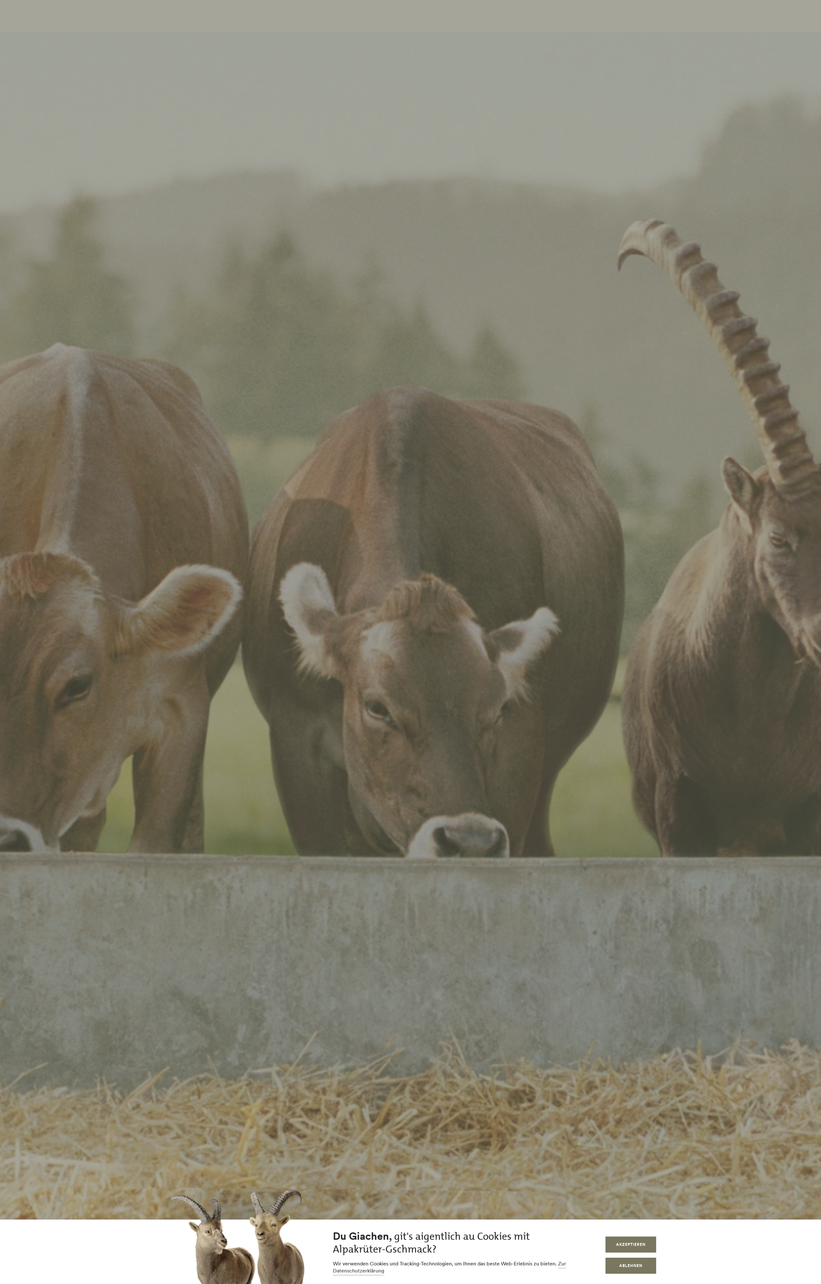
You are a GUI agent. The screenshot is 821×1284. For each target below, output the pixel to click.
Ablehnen (630, 1265)
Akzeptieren (631, 1244)
